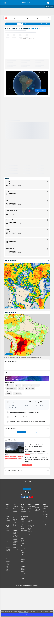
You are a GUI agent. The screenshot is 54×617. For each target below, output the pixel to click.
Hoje (14, 23)
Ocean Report (29, 529)
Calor (22, 550)
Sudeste (22, 538)
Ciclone (22, 552)
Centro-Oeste (22, 541)
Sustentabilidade (24, 516)
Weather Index (30, 534)
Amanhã (20, 23)
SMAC (29, 518)
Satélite (9, 393)
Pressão (26, 385)
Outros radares (7, 564)
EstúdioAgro (23, 573)
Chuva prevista (7, 567)
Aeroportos (21, 431)
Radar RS (22, 559)
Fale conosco (45, 511)
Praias (7, 518)
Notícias (22, 504)
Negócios (22, 524)
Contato (45, 504)
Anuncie (44, 508)
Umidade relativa (15, 515)
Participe (37, 507)
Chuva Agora (18, 393)
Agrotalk (22, 571)
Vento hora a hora (15, 542)
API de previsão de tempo (45, 526)
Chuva (19, 385)
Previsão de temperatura (15, 536)
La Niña (22, 556)
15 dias (36, 23)
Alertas (22, 514)
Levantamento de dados (31, 526)
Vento (22, 388)
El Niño (22, 554)
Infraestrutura (24, 530)
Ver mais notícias (27, 464)
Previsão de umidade (15, 539)
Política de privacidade (23, 612)
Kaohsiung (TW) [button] (33, 28)
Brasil (7, 506)
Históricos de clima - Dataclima (8, 543)
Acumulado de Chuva (12, 388)
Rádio (29, 511)
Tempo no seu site (37, 510)
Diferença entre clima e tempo (8, 550)
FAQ (44, 520)
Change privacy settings (45, 517)
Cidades (32, 431)
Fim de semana (28, 23)
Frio (21, 547)
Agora (8, 23)
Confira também (37, 505)
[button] (44, 2)
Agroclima (23, 509)
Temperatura (10, 385)
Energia (22, 528)
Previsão (8, 504)
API (29, 523)
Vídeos (22, 578)
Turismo (22, 557)
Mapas (14, 504)
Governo (22, 532)
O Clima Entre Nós (23, 569)
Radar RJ (8, 561)
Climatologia (15, 549)
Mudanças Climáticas (23, 534)
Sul (21, 536)
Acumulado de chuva (15, 511)
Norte (22, 545)
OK (27, 614)
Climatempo (27, 488)
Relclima (7, 545)
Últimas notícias (22, 507)
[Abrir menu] (5, 3)
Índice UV (15, 544)
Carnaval (22, 561)
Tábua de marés (15, 546)
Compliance (45, 506)
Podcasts (8, 547)
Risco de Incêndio (31, 388)
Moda (22, 526)
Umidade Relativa (35, 385)
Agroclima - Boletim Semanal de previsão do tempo (23, 521)
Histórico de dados (45, 23)
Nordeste (22, 543)
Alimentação (23, 511)
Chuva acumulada (8, 570)
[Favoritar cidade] (39, 28)
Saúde (22, 513)
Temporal (22, 548)
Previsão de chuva (15, 533)
